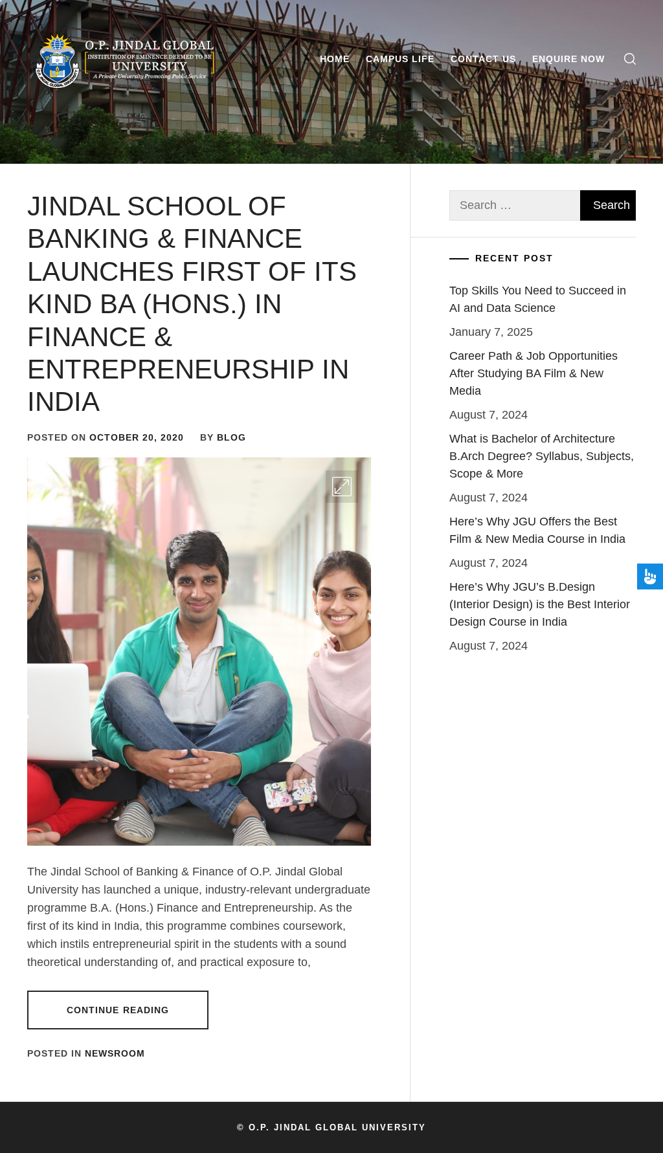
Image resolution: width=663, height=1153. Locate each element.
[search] (630, 59)
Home (335, 59)
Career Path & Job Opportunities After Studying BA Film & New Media (533, 373)
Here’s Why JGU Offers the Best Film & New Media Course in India (537, 530)
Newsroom (115, 1053)
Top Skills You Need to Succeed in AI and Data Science (537, 299)
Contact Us (483, 59)
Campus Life (400, 59)
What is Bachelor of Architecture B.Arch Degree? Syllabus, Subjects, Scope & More (541, 456)
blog (231, 437)
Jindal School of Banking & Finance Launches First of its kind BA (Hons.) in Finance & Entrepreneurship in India (192, 304)
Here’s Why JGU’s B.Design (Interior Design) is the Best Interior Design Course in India (539, 604)
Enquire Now (568, 59)
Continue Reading (118, 1010)
